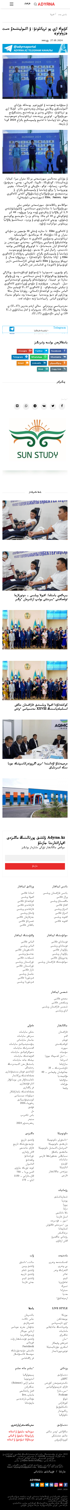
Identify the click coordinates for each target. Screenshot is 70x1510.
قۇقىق (31, 1108)
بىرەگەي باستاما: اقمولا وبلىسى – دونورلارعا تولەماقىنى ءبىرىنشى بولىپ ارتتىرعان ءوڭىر (41, 598)
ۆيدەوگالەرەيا (27, 1335)
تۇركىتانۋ (29, 1156)
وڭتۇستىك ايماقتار (24, 936)
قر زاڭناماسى (27, 1358)
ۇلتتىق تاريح (27, 1140)
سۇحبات (64, 1052)
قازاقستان (63, 1032)
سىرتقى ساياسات (25, 1036)
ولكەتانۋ (30, 1160)
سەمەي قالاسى (61, 999)
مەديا (65, 1294)
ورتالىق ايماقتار (26, 887)
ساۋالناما (63, 1080)
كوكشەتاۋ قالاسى (25, 901)
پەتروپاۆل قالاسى (59, 958)
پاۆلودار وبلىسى (60, 954)
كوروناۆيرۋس (61, 1440)
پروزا (65, 1205)
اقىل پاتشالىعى (26, 1391)
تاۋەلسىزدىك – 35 (58, 1068)
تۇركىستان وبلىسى (24, 962)
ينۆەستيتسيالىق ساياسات (21, 1044)
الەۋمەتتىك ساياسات (24, 1056)
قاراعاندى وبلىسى (25, 909)
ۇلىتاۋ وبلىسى (27, 913)
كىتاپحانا (63, 1229)
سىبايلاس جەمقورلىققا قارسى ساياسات (53, 1158)
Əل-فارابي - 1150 (24, 1176)
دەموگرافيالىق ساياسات (22, 1052)
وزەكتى (64, 1369)
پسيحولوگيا (28, 1375)
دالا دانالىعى (62, 1213)
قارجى (65, 1176)
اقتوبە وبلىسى (61, 917)
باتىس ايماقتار (60, 887)
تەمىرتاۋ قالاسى (26, 921)
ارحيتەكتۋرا (62, 1299)
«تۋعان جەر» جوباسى (22, 1327)
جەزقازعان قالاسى (25, 917)
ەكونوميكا (62, 1134)
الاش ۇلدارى (28, 1152)
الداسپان (30, 1164)
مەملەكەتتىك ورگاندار (23, 1076)
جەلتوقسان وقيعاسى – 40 (54, 1072)
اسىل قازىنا (62, 1217)
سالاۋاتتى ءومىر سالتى (57, 1432)
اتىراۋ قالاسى (61, 913)
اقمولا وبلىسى (27, 897)
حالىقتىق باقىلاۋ (60, 1152)
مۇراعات (64, 1084)
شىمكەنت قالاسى (25, 958)
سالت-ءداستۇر (26, 1263)
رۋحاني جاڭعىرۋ (59, 1237)
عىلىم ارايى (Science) (23, 1383)
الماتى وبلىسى (27, 946)
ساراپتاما (63, 1064)
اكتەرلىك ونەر (61, 1271)
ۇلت (32, 1256)
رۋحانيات (63, 1191)
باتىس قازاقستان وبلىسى (55, 893)
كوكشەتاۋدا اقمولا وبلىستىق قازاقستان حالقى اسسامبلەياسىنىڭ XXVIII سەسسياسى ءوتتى (41, 707)
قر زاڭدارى (28, 1088)
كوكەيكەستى (61, 1044)
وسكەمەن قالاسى (60, 1003)
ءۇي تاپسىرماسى (59, 1323)
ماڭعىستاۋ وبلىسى (59, 901)
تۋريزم (64, 1164)
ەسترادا (64, 1291)
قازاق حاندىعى (26, 1148)
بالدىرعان (29, 1315)
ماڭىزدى (29, 1134)
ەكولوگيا (63, 1415)
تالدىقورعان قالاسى (24, 950)
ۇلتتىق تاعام (28, 1271)
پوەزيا (65, 1201)
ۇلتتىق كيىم (28, 1279)
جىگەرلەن (29, 1387)
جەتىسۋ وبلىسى (26, 954)
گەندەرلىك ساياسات (23, 1048)
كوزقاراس (63, 1403)
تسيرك (64, 1286)
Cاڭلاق (64, 1379)
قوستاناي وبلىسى (59, 946)
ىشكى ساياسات (26, 1032)
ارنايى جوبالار (27, 1331)
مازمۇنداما (29, 1403)
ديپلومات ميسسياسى (24, 1096)
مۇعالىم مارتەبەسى (25, 1399)
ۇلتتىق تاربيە (27, 1274)
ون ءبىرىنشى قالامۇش (57, 1225)
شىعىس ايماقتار (59, 992)
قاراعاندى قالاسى (25, 905)
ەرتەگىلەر (63, 1233)
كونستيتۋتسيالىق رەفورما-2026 (25, 1102)
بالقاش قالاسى (27, 925)
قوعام (65, 1040)
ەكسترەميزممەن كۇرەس (56, 1383)
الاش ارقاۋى (62, 1241)
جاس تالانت (28, 1319)
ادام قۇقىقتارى (27, 1084)
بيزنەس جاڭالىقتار (58, 1172)
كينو (65, 1279)
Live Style (60, 1309)
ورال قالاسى (62, 897)
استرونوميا (29, 1379)
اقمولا (52, 14)
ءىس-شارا (62, 1391)
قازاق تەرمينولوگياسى (57, 1387)
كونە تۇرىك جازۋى (24, 1168)
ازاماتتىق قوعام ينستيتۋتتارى (20, 1072)
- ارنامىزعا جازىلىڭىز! (50, 329)
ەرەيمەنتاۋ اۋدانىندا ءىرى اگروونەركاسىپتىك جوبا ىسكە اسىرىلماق (38, 766)
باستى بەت (62, 14)
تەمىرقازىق (28, 1323)
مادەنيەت (63, 1256)
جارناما (62, 1472)
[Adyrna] (50, 4)
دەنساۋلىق (62, 1375)
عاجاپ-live (28, 1395)
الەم (66, 1036)
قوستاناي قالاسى (59, 942)
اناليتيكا (64, 1168)
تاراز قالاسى (28, 970)
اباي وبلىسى (62, 1011)
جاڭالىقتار (62, 1026)
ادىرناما (64, 1060)
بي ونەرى (63, 1266)
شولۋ (65, 1399)
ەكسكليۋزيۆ (62, 1407)
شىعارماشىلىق (61, 1197)
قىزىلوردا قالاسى (26, 978)
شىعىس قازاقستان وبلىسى (55, 1007)
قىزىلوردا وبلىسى (25, 982)
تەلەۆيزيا (63, 1283)
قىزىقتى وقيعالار (60, 1343)
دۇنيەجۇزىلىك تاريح (23, 1144)
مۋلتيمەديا (63, 1076)
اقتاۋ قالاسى (62, 905)
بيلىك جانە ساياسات (23, 1060)
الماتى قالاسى (27, 942)
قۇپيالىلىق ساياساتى (44, 1472)
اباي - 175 (28, 1180)
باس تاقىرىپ (27, 1115)
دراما (65, 1209)
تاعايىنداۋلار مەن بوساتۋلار (21, 1080)
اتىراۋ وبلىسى (61, 909)
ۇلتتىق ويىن (28, 1266)
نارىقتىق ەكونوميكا (58, 1144)
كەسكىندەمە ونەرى (58, 1263)
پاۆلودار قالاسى (60, 950)
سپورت (64, 1048)
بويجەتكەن (62, 1319)
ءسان (65, 1339)
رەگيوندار (63, 1411)
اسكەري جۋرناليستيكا (57, 1347)
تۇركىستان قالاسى (25, 966)
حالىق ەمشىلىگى (60, 1436)
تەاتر (65, 1274)
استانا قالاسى (27, 893)
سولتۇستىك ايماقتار (57, 936)
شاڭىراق (63, 1335)
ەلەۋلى (30, 1026)
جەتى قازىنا (28, 1283)
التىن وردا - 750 (25, 1172)
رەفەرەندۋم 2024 (25, 1123)
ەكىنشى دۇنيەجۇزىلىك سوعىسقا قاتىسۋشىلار (22, 1352)
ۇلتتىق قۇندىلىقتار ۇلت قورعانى (22, 1341)
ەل (32, 1111)
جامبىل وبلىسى (26, 974)
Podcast (63, 1395)
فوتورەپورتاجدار (60, 1351)
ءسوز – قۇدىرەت (59, 1221)
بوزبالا (65, 1315)
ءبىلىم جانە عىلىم (24, 1369)
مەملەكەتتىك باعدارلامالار (22, 1092)
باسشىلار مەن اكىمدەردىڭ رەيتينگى (21, 1066)
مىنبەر (31, 1120)
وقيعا (65, 1088)
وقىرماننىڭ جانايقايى (57, 1327)
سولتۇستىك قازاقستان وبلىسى (53, 962)
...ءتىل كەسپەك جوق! (56, 1056)
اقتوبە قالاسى (61, 921)
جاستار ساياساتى (25, 1040)
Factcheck (28, 1347)
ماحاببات (63, 1331)
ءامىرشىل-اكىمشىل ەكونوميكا (53, 1148)
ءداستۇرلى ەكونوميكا (57, 1140)
